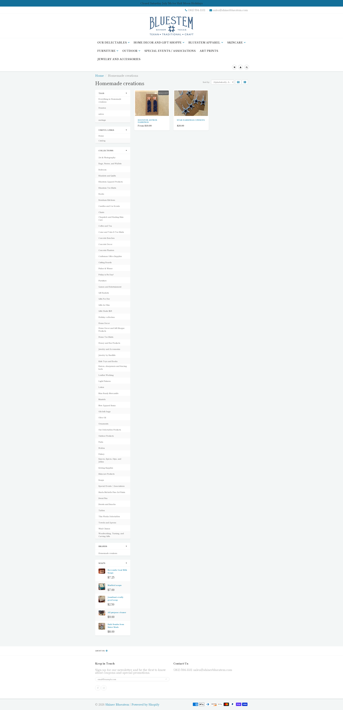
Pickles (101, 448)
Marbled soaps (115, 585)
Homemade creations (107, 553)
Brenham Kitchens (106, 200)
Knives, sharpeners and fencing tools (112, 367)
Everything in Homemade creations (109, 100)
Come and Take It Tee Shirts (111, 232)
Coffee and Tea (105, 225)
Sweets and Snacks (107, 504)
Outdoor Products (106, 435)
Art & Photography (106, 157)
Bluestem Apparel (204, 42)
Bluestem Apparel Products (110, 181)
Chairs (101, 212)
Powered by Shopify (145, 704)
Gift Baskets (103, 292)
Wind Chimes (104, 528)
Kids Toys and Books (108, 361)
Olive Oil (102, 417)
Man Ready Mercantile (108, 393)
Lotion (101, 387)
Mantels (102, 399)
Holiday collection (106, 317)
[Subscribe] (166, 679)
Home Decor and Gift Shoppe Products (111, 329)
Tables (101, 510)
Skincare (235, 42)
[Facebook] (97, 688)
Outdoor (129, 51)
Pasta (100, 441)
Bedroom (102, 169)
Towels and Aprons (107, 522)
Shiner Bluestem (117, 704)
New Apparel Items (107, 405)
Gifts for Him (104, 305)
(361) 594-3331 (196, 10)
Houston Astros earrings (147, 121)
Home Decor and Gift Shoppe (158, 42)
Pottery (101, 454)
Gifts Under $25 (105, 311)
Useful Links (106, 130)
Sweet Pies (102, 498)
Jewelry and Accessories (118, 59)
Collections (105, 150)
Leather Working (106, 375)
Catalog (101, 140)
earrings (102, 120)
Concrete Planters (106, 250)
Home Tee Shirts (105, 337)
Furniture (106, 51)
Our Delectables (112, 42)
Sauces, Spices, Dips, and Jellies (109, 460)
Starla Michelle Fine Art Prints (111, 492)
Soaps (101, 480)
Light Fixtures (104, 381)
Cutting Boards (105, 262)
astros (101, 114)
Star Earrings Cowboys (191, 120)
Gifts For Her (104, 298)
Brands (102, 546)
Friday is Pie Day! (105, 274)
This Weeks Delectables (109, 516)
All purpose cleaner (117, 612)
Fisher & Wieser (105, 268)
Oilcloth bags (104, 411)
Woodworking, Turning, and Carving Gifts (111, 534)
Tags (101, 93)
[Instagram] (104, 688)
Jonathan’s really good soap (115, 598)
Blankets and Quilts (107, 175)
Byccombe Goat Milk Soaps (117, 571)
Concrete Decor (105, 244)
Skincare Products (106, 473)
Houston (102, 107)
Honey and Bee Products (109, 343)
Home (99, 75)
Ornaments (103, 423)
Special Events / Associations (170, 51)
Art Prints (209, 51)
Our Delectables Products (109, 429)
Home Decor (104, 323)
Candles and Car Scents (109, 206)
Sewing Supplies (105, 467)
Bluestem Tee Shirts (107, 187)
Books (101, 193)
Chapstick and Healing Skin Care (111, 218)
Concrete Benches (106, 238)
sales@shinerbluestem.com (230, 10)
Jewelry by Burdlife (106, 355)
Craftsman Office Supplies (110, 256)
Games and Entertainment (109, 286)
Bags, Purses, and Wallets (110, 163)
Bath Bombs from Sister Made (116, 625)
